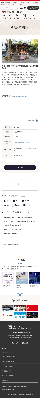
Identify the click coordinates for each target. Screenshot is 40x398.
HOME (4, 348)
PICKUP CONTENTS (8, 357)
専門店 (5, 221)
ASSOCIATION (6, 380)
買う (17, 201)
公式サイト (20, 167)
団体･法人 (32, 221)
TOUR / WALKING (7, 376)
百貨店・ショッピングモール (12, 229)
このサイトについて (7, 387)
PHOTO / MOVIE (7, 371)
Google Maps (31, 120)
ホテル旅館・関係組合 (10, 233)
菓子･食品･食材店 (8, 217)
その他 (28, 205)
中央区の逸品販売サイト (33, 7)
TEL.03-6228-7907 (14, 337)
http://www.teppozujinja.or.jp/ (23, 142)
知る (18, 205)
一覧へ (18, 184)
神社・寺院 (15, 225)
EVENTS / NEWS (7, 352)
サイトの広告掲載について (21, 387)
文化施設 (6, 225)
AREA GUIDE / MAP (8, 361)
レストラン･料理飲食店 (24, 217)
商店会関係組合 (21, 221)
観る (8, 201)
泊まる (9, 205)
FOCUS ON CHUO (7, 366)
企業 (12, 221)
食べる (27, 201)
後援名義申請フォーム (8, 389)
